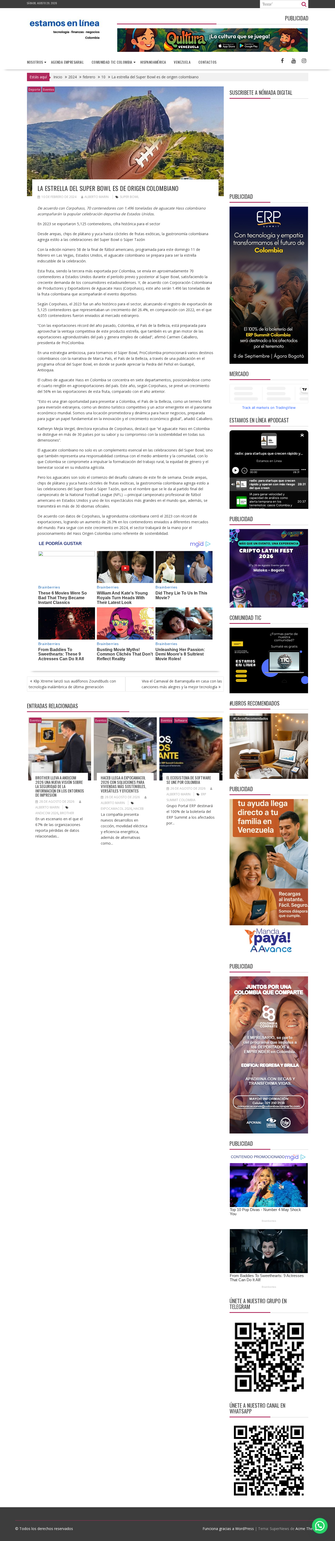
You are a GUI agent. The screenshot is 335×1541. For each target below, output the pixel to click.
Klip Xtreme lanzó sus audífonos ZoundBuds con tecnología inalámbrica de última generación (72, 684)
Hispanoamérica (153, 62)
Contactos (207, 62)
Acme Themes (307, 1528)
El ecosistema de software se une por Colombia (188, 780)
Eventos (48, 89)
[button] (320, 1526)
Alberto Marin (97, 197)
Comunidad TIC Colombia (112, 62)
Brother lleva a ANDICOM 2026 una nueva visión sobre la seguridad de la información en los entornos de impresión (59, 786)
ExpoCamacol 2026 (116, 808)
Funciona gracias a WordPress (228, 1528)
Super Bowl (129, 197)
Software (181, 720)
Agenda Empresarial (67, 62)
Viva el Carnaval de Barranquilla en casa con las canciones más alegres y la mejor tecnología (182, 684)
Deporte (34, 89)
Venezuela (182, 62)
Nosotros (35, 62)
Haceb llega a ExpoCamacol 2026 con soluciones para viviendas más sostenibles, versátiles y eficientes (123, 784)
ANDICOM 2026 (46, 813)
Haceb (138, 808)
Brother (67, 813)
